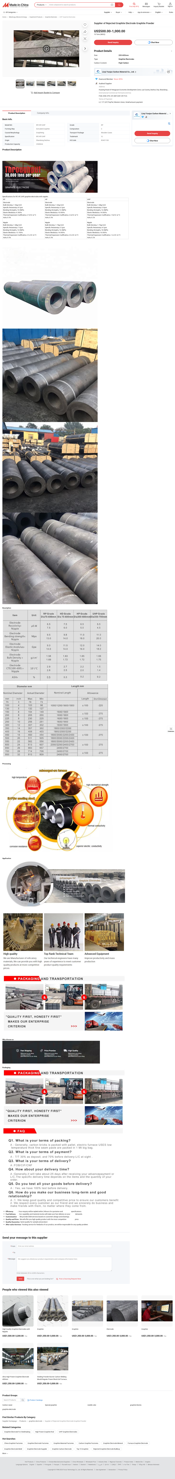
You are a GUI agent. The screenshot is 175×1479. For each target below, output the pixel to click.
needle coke (92, 1405)
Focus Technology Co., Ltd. (72, 1470)
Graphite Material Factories (64, 1443)
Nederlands (92, 1464)
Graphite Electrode (51, 17)
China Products (41, 1462)
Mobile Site (139, 1462)
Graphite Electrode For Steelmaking (17, 1432)
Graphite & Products (36, 17)
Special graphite (51, 1405)
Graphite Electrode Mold (13, 1449)
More (4, 1453)
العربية (100, 1464)
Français (56, 1464)
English (32, 1464)
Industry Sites (102, 1462)
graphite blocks (135, 1405)
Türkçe (134, 1464)
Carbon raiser (7, 1405)
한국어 (107, 1464)
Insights (147, 1462)
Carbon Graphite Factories (88, 1443)
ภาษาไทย (126, 1464)
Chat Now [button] (155, 42)
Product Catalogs (36, 1400)
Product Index (128, 1462)
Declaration (112, 1470)
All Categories (11, 12)
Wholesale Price (91, 1462)
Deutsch (83, 1464)
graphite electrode (9, 1409)
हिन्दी (119, 1464)
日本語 (113, 1464)
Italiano (75, 1464)
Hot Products (29, 1462)
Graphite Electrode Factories (38, 1443)
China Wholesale (77, 1462)
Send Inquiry (113, 42)
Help (130, 12)
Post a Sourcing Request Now (68, 1279)
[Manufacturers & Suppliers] (15, 4)
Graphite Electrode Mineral (113, 1443)
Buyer (118, 12)
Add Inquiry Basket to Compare (47, 92)
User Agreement (101, 1470)
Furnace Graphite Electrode (138, 1443)
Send (20, 1279)
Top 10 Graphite (82, 1449)
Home (4, 17)
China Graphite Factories (13, 1443)
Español (39, 1464)
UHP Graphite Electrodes (67, 17)
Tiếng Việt (142, 1464)
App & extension (144, 12)
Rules (171, 12)
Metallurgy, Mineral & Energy (18, 17)
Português (48, 1464)
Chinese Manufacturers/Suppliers (59, 1462)
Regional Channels (116, 1462)
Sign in (170, 6)
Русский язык (66, 1464)
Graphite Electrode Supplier (37, 1449)
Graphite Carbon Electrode (62, 1449)
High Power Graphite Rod (44, 1432)
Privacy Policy (122, 1470)
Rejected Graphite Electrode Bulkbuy (106, 1449)
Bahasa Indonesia (153, 1464)
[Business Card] (169, 123)
